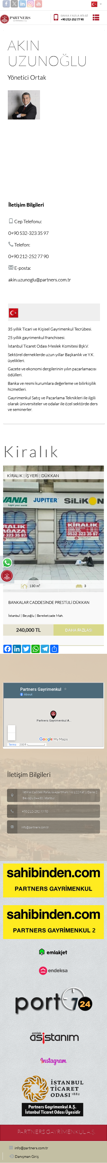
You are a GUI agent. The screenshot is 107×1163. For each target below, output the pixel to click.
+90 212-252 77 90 (72, 19)
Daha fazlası (78, 630)
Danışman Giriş (27, 1156)
